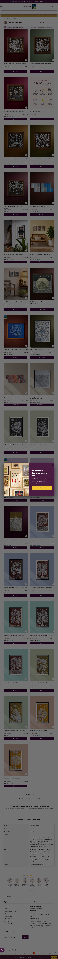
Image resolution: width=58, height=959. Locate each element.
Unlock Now (42, 488)
